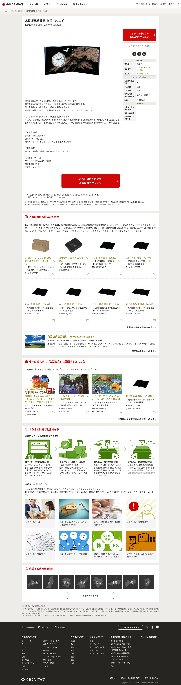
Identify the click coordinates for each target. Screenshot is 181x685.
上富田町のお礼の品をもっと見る (140, 327)
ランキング (62, 4)
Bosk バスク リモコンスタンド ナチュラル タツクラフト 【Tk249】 (40, 260)
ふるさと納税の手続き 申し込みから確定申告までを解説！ (73, 523)
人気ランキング (96, 637)
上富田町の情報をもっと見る (142, 351)
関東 (66, 582)
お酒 (23, 666)
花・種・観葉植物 (49, 653)
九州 (146, 582)
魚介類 (24, 650)
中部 (82, 582)
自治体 (47, 4)
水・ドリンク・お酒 (97, 653)
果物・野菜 (94, 650)
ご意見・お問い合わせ (151, 678)
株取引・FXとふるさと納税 (120, 663)
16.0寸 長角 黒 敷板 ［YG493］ (140, 304)
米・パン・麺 (26, 641)
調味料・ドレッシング (51, 641)
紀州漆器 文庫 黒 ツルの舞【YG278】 (73, 259)
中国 (114, 582)
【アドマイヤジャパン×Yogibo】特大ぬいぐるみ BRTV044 (106, 397)
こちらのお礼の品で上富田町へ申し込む (139, 35)
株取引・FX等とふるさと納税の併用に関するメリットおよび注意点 (107, 555)
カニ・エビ (26, 647)
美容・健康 (47, 660)
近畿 (98, 582)
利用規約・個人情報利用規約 (130, 678)
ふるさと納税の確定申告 (35, 554)
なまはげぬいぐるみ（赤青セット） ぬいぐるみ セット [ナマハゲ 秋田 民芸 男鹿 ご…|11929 (40, 398)
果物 (23, 653)
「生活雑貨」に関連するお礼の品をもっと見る (135, 419)
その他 (45, 666)
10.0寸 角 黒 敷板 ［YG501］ (139, 396)
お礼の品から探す (29, 637)
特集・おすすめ (80, 4)
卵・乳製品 (26, 660)
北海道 (34, 582)
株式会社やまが (142, 74)
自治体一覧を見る (90, 595)
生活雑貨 (140, 67)
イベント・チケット (50, 647)
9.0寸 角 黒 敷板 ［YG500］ (72, 304)
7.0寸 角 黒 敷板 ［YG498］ (38, 304)
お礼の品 (34, 4)
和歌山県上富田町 (33, 24)
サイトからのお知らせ (150, 637)
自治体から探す (77, 637)
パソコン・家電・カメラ (52, 657)
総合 (91, 641)
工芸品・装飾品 (48, 663)
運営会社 (113, 678)
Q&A (112, 666)
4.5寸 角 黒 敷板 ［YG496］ (105, 257)
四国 (130, 582)
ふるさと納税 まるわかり (121, 637)
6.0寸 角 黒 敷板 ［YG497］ (139, 257)
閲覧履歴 (61, 627)
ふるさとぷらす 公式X (131, 627)
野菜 (23, 657)
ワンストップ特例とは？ (119, 659)
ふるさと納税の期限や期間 (137, 522)
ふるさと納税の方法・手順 (120, 644)
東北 (50, 582)
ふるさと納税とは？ (34, 522)
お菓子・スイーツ (49, 644)
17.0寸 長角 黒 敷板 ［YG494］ (107, 304)
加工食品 (25, 669)
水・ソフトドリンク (29, 663)
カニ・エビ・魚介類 (97, 647)
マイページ (29, 627)
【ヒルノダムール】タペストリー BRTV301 (73, 397)
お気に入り (45, 627)
